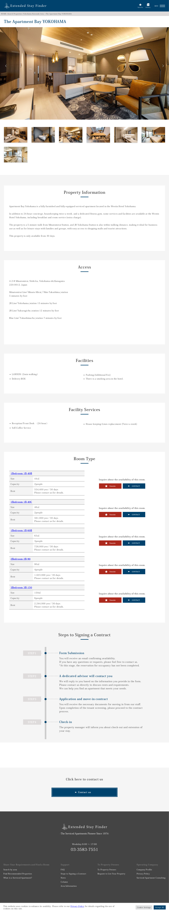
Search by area (10, 870)
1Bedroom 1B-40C (21, 502)
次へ (163, 66)
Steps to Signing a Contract (73, 874)
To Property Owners (107, 870)
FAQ (63, 870)
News (63, 878)
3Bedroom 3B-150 (21, 587)
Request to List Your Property (111, 874)
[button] (162, 6)
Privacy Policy (143, 874)
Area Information (69, 886)
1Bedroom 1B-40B (21, 473)
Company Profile (144, 870)
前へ (6, 66)
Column (64, 882)
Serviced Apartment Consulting (151, 878)
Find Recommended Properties (17, 874)
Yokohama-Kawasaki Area (33, 14)
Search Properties (15, 14)
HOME (3, 14)
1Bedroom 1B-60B (21, 530)
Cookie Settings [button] (144, 907)
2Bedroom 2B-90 (20, 559)
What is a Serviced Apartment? (17, 878)
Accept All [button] (159, 907)
